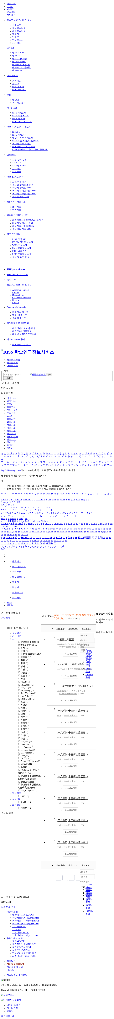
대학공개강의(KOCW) (23, 915)
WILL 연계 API (19, 245)
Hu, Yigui (26, 758)
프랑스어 (11, 413)
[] (72, 644)
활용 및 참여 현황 (20, 257)
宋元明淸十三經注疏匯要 (70, 664)
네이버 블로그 (14, 1005)
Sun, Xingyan (28, 693)
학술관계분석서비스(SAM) (25, 923)
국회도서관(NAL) (20, 950)
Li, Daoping (27, 747)
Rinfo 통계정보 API (21, 248)
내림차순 (83, 877)
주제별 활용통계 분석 (22, 185)
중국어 (10, 404)
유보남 (25, 704)
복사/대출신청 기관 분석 (24, 193)
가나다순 (16, 636)
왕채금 (26, 657)
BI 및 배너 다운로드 (22, 121)
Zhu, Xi (26, 687)
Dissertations (17, 295)
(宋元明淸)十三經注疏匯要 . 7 (72, 798)
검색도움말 (12, 362)
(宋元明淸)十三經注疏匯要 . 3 (72, 732)
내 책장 (15, 55)
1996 (25, 796)
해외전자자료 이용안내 (18, 323)
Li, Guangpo (28, 750)
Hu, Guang (27, 690)
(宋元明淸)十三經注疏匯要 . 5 (72, 710)
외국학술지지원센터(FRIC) (25, 921)
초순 (24, 701)
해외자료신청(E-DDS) (17, 215)
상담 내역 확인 (19, 165)
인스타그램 (12, 1008)
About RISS (12, 108)
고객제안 (16, 168)
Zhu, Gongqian (29, 790)
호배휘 (25, 735)
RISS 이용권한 (19, 135)
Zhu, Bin (26, 741)
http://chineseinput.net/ (11, 470)
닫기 (3, 549)
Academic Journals (20, 290)
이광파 (25, 711)
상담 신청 (17, 163)
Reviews (16, 300)
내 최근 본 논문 (19, 58)
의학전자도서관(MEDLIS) (25, 935)
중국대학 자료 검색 (21, 229)
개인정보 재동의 (15, 967)
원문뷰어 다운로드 (16, 269)
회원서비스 (12, 75)
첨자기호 (11, 430)
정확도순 (83, 872)
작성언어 (16, 799)
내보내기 (60, 629)
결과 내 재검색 (11, 383)
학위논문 (16, 25)
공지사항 (11, 280)
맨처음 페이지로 (58, 878)
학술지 (15, 34)
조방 (24, 732)
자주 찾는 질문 (19, 160)
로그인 (10, 6)
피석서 (25, 714)
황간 (24, 663)
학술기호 (11, 425)
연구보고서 (17, 40)
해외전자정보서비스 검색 (19, 285)
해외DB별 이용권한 (22, 331)
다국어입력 (12, 365)
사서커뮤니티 (19, 926)
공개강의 (16, 43)
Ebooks (15, 292)
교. (71, 691)
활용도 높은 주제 (20, 196)
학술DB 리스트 (19, 315)
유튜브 (10, 1011)
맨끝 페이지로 (78, 878)
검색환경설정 (19, 103)
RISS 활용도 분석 (15, 177)
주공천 (25, 672)
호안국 (25, 729)
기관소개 (11, 970)
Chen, (25, 755)
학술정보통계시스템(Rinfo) (25, 918)
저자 (14, 639)
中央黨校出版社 (70, 716)
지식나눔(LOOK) (20, 932)
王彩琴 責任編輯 (31, 654)
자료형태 (16, 805)
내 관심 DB (17, 70)
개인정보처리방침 (15, 964)
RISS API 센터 (13, 234)
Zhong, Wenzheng (30, 761)
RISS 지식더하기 (20, 115)
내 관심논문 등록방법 (22, 138)
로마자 (10, 445)
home (9, 602)
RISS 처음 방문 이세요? (18, 126)
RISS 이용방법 (19, 113)
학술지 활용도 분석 (21, 188)
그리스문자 (12, 410)
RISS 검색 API (19, 239)
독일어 (10, 416)
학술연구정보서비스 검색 (19, 20)
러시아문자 (12, 436)
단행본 (15, 37)
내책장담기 (73, 629)
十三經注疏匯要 (65, 639)
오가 (25, 651)
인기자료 (16, 210)
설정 (9, 94)
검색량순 (16, 633)
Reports (15, 302)
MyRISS (10, 9)
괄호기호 (11, 422)
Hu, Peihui (27, 696)
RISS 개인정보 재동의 (17, 274)
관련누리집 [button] (12, 912)
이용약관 (11, 961)
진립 (24, 678)
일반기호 (11, 442)
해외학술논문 (19, 31)
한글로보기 (86, 629)
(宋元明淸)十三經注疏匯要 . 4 (72, 776)
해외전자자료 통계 (16, 339)
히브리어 (11, 419)
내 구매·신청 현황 (21, 64)
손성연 (25, 720)
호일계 (25, 675)
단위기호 (11, 439)
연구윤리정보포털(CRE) (24, 953)
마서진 (25, 726)
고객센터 (11, 12)
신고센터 (16, 171)
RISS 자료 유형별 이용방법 (25, 140)
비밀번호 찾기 (19, 89)
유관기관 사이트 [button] (15, 938)
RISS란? (16, 132)
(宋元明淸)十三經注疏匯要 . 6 (72, 754)
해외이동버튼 (7, 1016)
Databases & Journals (16, 307)
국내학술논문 (19, 28)
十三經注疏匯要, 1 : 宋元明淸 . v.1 (75, 686)
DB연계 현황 (18, 118)
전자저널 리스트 (20, 312)
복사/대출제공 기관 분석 (24, 190)
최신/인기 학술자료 (16, 202)
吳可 (25, 648)
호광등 (25, 767)
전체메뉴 (11, 15)
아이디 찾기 (18, 86)
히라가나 (11, 398)
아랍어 (10, 448)
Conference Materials (21, 297)
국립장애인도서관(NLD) (24, 944)
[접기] (97, 627)
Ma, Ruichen (28, 753)
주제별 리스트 (19, 318)
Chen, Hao (27, 744)
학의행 (25, 723)
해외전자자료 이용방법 (23, 146)
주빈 (24, 738)
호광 (24, 669)
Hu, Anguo (27, 685)
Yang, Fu (26, 764)
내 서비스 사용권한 (21, 67)
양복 (24, 666)
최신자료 (16, 207)
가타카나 (11, 401)
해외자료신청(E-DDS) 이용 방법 (28, 220)
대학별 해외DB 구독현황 (24, 334)
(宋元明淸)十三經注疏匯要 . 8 (72, 820)
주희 (24, 660)
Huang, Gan (27, 699)
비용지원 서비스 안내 (22, 223)
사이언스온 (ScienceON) (23, 956)
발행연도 (16, 793)
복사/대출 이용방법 (21, 143)
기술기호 (11, 427)
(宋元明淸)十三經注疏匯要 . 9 (72, 842)
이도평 (25, 682)
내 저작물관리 (19, 61)
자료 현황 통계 (19, 182)
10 (54, 840)
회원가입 (11, 3)
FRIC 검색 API (19, 251)
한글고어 (11, 407)
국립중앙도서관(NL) (22, 947)
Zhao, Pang (27, 782)
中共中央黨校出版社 (68, 647)
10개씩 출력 (85, 882)
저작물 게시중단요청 (17, 975)
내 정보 (15, 100)
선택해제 (5, 618)
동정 (24, 708)
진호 (24, 717)
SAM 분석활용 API (21, 254)
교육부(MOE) (18, 941)
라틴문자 (11, 433)
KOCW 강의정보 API (22, 242)
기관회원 (16, 929)
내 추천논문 (18, 53)
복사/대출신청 (71, 654)
